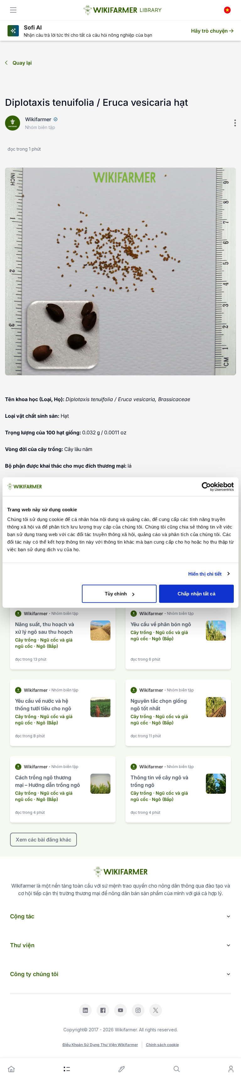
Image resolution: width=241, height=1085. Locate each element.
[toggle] (13, 10)
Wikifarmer (38, 119)
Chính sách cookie (162, 1044)
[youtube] (120, 1010)
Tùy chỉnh (116, 593)
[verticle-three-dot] (235, 123)
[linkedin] (85, 1010)
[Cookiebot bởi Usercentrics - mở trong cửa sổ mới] (206, 486)
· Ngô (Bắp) (46, 646)
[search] (177, 1069)
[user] (230, 1069)
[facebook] (103, 1010)
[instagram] (138, 1010)
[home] (11, 1069)
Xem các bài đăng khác (43, 839)
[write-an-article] (122, 1069)
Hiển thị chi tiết (205, 573)
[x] (155, 1010)
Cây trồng (25, 639)
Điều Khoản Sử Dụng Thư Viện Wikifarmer (100, 1044)
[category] (67, 1069)
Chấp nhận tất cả (196, 593)
